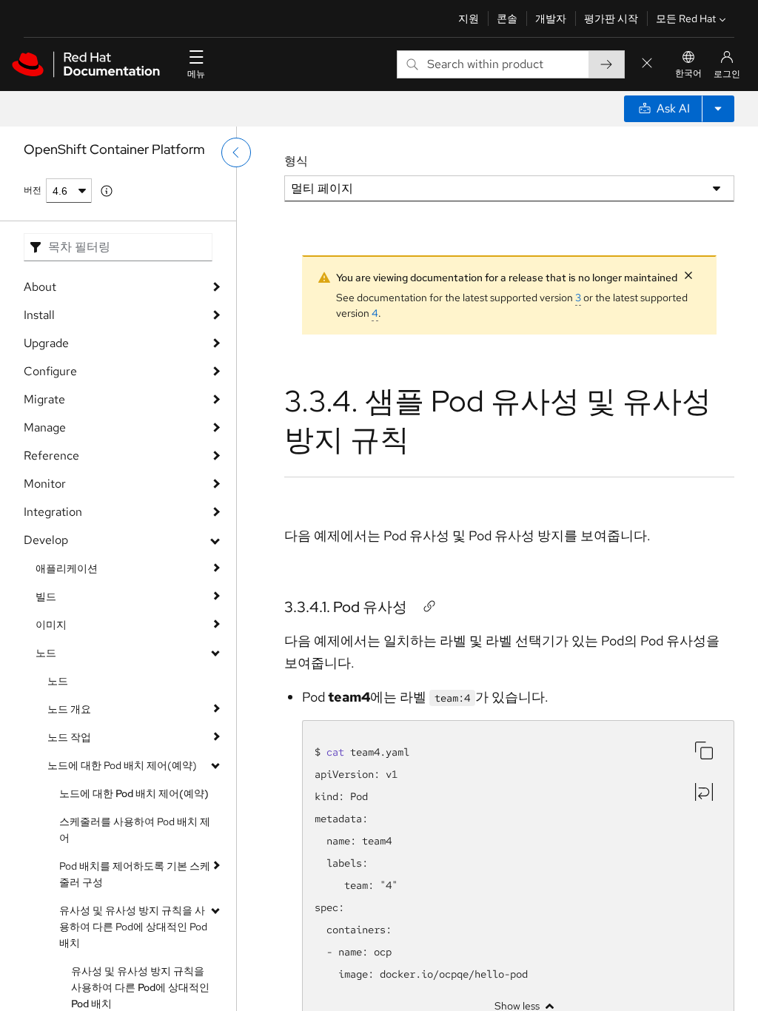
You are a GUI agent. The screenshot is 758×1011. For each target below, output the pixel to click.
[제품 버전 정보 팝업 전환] (106, 191)
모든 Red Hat (686, 18)
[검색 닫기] (647, 64)
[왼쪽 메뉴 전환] (236, 152)
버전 (32, 190)
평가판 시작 (611, 18)
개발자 (550, 18)
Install (39, 315)
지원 (468, 18)
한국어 (688, 73)
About (40, 287)
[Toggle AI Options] (718, 108)
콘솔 (507, 18)
